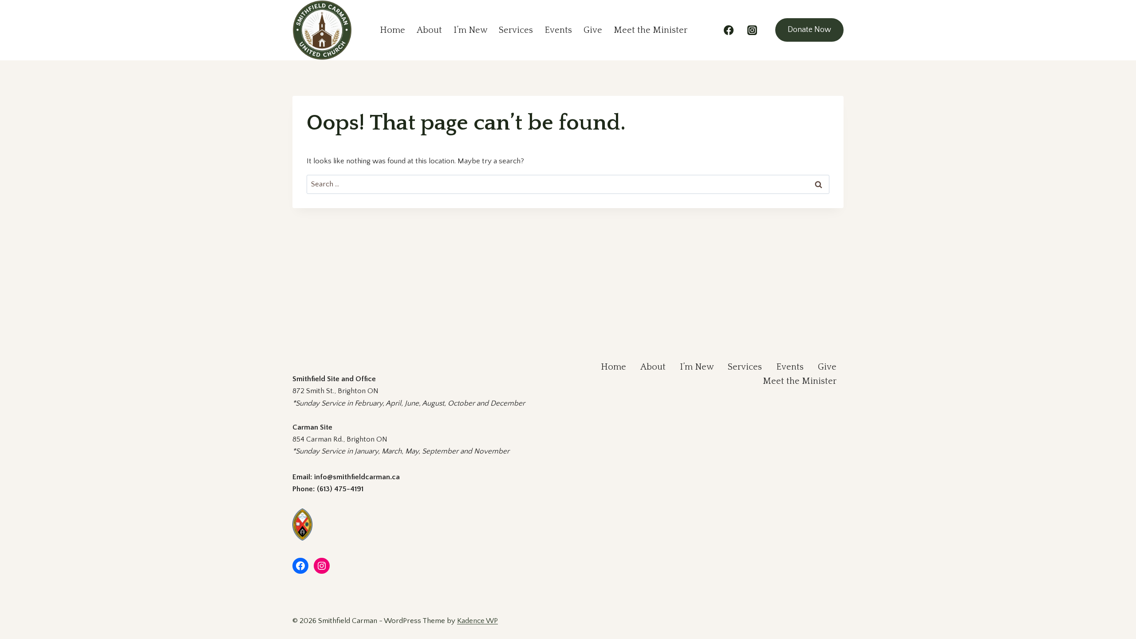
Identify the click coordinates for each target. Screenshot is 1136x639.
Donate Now (809, 29)
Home (392, 30)
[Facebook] (728, 30)
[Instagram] (752, 30)
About (429, 30)
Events (558, 30)
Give (593, 30)
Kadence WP (477, 621)
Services (516, 30)
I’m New (470, 30)
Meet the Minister (650, 30)
